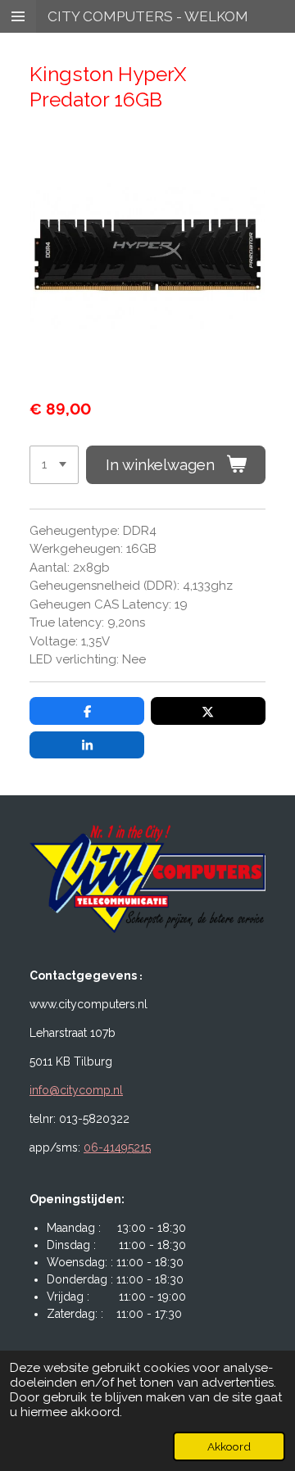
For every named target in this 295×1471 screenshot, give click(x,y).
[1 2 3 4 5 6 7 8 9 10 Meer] (54, 465)
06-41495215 (117, 1147)
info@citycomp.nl (76, 1090)
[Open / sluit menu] (18, 16)
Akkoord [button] (229, 1446)
